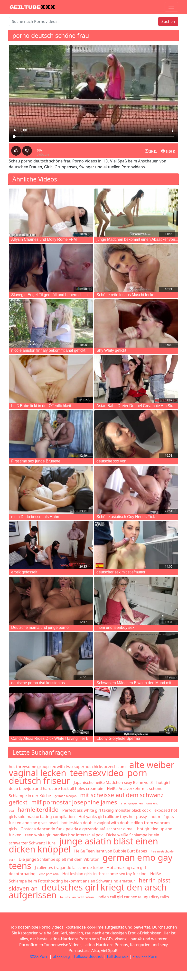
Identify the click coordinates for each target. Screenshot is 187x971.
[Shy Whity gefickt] (136, 323)
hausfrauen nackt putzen (77, 897)
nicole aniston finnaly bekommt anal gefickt (48, 350)
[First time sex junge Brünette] (51, 434)
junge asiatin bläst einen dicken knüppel (83, 845)
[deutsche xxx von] (136, 434)
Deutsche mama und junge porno (40, 627)
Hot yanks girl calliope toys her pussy (112, 816)
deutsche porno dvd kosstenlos (38, 683)
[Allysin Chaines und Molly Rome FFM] (51, 213)
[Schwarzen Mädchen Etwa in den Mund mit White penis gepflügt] (136, 656)
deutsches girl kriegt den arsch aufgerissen (88, 891)
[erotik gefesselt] (51, 545)
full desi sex (117, 956)
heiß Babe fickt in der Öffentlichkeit (41, 406)
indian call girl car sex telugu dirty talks (133, 897)
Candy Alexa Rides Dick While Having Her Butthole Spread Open (67, 738)
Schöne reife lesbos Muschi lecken (126, 295)
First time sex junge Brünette (35, 461)
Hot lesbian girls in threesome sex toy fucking (104, 873)
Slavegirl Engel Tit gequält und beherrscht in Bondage (57, 295)
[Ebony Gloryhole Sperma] (136, 711)
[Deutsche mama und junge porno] (51, 601)
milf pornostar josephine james (74, 802)
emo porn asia (49, 874)
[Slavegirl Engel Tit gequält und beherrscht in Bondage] (51, 268)
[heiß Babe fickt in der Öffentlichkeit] (51, 379)
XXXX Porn (39, 956)
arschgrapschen (132, 803)
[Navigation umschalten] (171, 7)
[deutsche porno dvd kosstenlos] (51, 656)
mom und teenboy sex (115, 627)
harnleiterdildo (38, 809)
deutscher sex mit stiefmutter (120, 572)
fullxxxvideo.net (88, 956)
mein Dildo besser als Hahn (35, 517)
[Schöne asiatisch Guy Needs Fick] (136, 490)
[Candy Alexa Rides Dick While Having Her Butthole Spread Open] (51, 711)
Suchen (168, 21)
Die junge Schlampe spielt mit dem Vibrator (59, 859)
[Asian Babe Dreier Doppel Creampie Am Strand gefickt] (136, 379)
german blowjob (65, 796)
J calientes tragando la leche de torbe (69, 867)
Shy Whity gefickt (111, 350)
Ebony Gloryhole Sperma (118, 738)
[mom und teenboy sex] (136, 601)
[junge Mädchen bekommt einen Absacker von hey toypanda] (136, 213)
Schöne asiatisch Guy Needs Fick (125, 517)
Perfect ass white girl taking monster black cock (106, 810)
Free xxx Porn (144, 956)
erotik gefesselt (24, 572)
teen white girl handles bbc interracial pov (64, 835)
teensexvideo (97, 773)
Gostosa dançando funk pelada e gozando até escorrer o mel (76, 828)
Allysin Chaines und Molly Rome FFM (44, 239)
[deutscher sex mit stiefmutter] (136, 545)
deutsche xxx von (111, 461)
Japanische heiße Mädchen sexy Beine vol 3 (113, 782)
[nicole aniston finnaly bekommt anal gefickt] (51, 323)
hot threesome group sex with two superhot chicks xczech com (67, 766)
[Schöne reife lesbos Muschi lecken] (136, 268)
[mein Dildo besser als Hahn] (51, 490)
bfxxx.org (61, 956)
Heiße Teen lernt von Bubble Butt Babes (110, 851)
